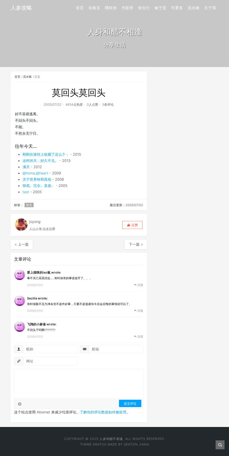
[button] (132, 225)
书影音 (127, 8)
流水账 (194, 8)
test (26, 192)
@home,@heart (35, 173)
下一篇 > (136, 244)
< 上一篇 (22, 244)
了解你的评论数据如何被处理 (103, 412)
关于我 (210, 8)
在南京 (94, 8)
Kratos (99, 444)
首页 (80, 8)
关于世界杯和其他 (37, 179)
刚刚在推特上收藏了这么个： (46, 154)
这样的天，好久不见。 (40, 160)
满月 (26, 167)
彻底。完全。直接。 (39, 185)
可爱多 (177, 8)
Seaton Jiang (136, 444)
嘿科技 (111, 8)
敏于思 (161, 8)
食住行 (144, 8)
